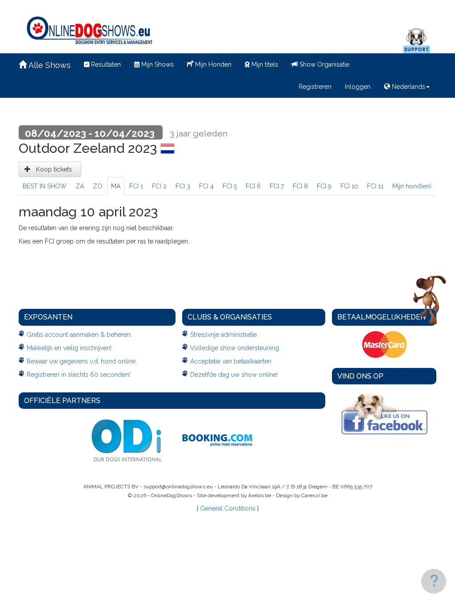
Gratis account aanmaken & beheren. (79, 334)
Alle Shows (49, 65)
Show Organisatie (323, 64)
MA (115, 186)
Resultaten (105, 64)
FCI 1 (136, 186)
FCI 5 (230, 186)
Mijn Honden (212, 64)
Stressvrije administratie (223, 334)
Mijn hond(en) (411, 186)
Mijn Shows (157, 64)
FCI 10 (349, 186)
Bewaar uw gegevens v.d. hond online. (82, 361)
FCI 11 (375, 186)
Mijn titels (264, 64)
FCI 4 (206, 186)
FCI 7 (277, 186)
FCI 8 (300, 186)
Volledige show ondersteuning (234, 347)
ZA (80, 186)
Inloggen (358, 86)
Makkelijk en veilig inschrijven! (69, 347)
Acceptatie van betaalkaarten (230, 361)
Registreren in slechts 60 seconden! (78, 374)
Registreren (315, 86)
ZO (97, 186)
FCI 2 (159, 186)
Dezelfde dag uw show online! (234, 374)
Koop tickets (53, 169)
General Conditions (227, 508)
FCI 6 (253, 186)
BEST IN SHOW (45, 186)
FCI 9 (324, 186)
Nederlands (407, 86)
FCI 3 (183, 186)
